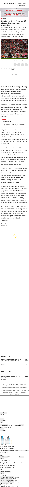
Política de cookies (24, 390)
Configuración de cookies (7, 392)
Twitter (18, 64)
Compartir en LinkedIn (6, 480)
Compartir (21, 450)
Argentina (4, 225)
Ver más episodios (5, 450)
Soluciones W (23, 392)
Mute (1, 419)
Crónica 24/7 (3, 444)
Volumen (2, 420)
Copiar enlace (4, 483)
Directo (21, 425)
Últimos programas (13, 425)
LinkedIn (22, 64)
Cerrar (2, 458)
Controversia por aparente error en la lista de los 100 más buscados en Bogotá (11, 361)
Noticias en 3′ (4, 425)
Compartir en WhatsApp (7, 481)
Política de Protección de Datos (13, 390)
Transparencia (16, 392)
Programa (13, 3)
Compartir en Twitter (6, 478)
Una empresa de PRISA (14, 399)
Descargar (3, 485)
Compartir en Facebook (6, 477)
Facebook (15, 64)
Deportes (4, 18)
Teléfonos (11, 394)
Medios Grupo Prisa (14, 403)
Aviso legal (3, 390)
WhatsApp (26, 64)
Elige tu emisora (22, 5)
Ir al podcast (14, 450)
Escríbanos (17, 394)
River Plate (4, 224)
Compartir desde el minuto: (9, 486)
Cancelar (7, 471)
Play (1, 422)
